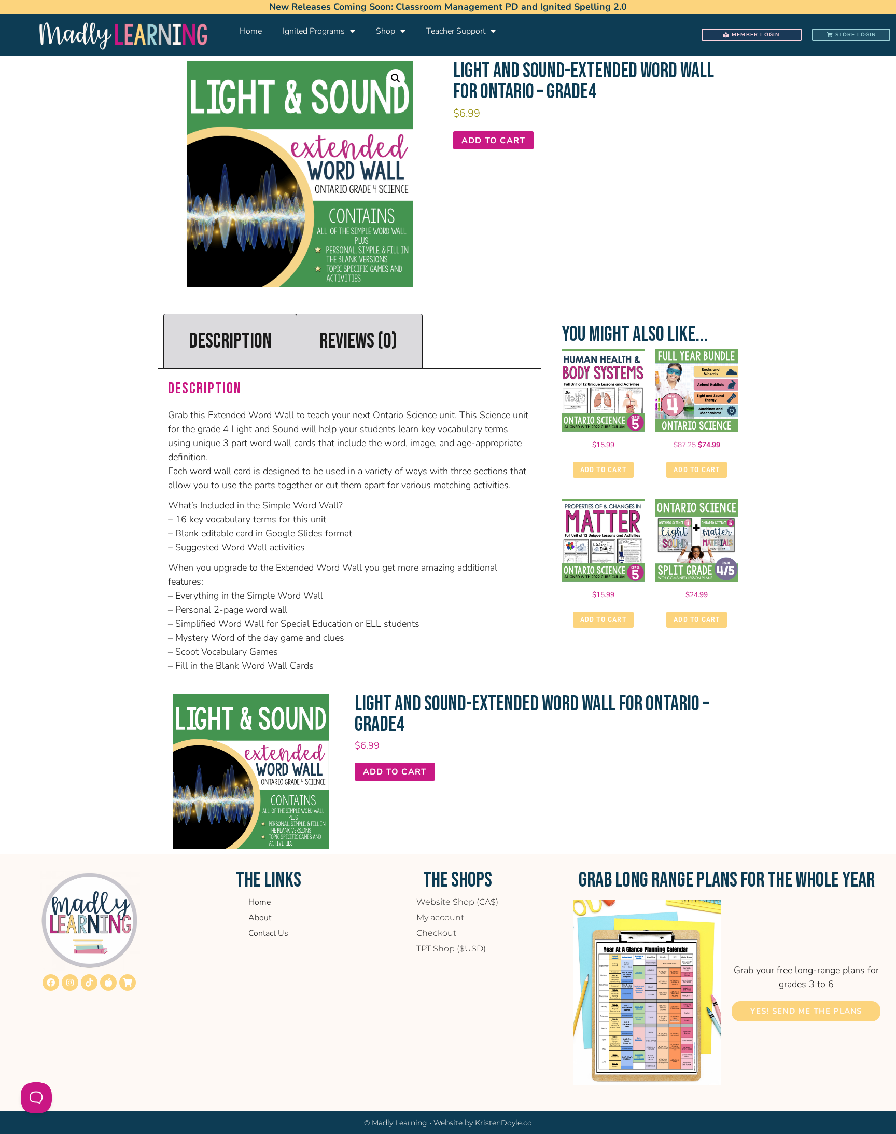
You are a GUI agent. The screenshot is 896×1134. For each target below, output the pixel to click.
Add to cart (493, 140)
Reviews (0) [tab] (358, 341)
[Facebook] (51, 982)
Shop (385, 31)
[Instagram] (70, 982)
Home (251, 31)
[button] (395, 78)
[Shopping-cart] (127, 982)
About (259, 917)
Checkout (436, 933)
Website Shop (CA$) (457, 902)
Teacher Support (455, 31)
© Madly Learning (395, 1122)
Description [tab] (230, 341)
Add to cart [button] (603, 469)
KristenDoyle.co (503, 1122)
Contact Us (268, 933)
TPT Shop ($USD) (451, 948)
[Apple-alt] (108, 982)
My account (440, 917)
